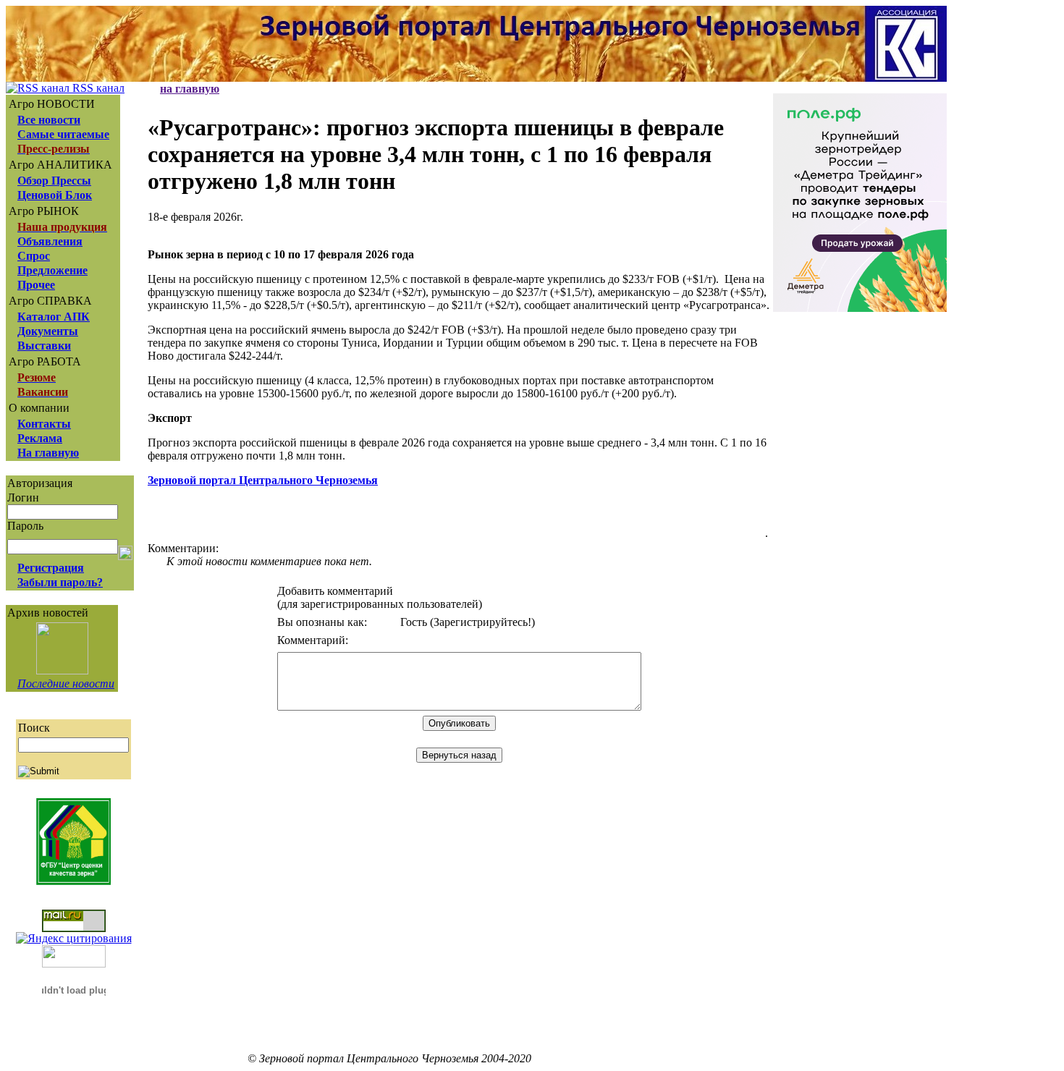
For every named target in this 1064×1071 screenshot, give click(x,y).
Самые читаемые (63, 134)
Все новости (48, 120)
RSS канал (96, 88)
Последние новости (65, 683)
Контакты (44, 424)
